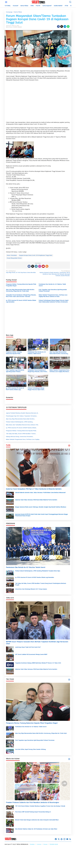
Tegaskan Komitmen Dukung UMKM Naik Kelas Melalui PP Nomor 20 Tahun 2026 (38, 663)
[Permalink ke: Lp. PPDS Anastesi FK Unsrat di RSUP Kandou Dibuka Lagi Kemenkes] (16, 380)
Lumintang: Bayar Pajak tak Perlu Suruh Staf (28, 647)
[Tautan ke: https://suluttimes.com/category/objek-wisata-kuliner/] (69, 759)
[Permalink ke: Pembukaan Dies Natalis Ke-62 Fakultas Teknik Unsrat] (38, 344)
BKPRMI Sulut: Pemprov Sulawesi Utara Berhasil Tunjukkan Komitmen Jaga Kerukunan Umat (37, 643)
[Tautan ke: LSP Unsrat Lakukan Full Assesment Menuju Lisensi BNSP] (10, 657)
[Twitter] (32, 266)
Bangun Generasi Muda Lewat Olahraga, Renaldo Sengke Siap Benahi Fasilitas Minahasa (40, 507)
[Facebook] (29, 266)
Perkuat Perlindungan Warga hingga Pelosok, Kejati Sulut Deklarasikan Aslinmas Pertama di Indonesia (53, 301)
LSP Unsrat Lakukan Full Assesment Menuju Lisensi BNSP (31, 654)
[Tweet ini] (61, 26)
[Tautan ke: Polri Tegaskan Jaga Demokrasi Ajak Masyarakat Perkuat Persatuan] (10, 743)
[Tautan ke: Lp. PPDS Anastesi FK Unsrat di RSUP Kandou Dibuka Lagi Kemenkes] (10, 579)
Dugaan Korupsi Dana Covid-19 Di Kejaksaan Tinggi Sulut (35, 255)
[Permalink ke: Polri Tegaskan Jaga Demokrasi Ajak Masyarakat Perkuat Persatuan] (16, 362)
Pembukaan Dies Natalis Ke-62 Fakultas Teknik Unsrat (52, 284)
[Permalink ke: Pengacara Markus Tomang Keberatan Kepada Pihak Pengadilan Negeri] (16, 344)
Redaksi (32, 844)
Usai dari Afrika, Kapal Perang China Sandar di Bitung (30, 749)
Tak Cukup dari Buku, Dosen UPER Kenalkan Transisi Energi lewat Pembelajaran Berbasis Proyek (40, 584)
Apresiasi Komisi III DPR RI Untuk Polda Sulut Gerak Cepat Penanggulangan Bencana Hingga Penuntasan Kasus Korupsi (41, 515)
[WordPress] (36, 266)
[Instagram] (39, 266)
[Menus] (6, 2)
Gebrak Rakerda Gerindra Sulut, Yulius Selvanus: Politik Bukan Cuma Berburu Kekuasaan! (40, 492)
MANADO (20, 27)
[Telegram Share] (64, 26)
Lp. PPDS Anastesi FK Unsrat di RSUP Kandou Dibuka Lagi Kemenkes (21, 301)
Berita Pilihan (9, 27)
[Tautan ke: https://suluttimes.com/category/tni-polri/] (69, 680)
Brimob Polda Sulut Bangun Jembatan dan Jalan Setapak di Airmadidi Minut (37, 820)
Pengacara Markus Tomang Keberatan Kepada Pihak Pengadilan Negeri (21, 284)
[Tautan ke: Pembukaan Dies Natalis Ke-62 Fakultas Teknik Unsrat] (38, 546)
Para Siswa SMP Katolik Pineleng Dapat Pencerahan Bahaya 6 (33, 812)
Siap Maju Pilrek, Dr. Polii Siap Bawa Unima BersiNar (21, 271)
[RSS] (46, 266)
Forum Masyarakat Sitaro (14, 258)
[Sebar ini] (58, 26)
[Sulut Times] (38, 2)
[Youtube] (43, 266)
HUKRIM (15, 27)
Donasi (45, 844)
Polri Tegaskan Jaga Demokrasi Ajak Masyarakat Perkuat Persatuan (53, 290)
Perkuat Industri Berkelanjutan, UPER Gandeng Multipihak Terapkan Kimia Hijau (37, 571)
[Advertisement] (38, 102)
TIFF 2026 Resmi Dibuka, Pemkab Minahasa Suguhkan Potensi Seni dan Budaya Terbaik (40, 806)
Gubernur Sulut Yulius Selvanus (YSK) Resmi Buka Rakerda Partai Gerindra (36, 499)
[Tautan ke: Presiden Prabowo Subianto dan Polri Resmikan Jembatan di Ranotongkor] (38, 781)
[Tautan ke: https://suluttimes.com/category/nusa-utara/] (69, 445)
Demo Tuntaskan (12, 255)
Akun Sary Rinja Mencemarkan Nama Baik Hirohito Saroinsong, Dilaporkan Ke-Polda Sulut (20, 290)
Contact (39, 844)
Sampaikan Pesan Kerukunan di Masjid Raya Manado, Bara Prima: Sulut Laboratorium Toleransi (21, 295)
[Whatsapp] (68, 26)
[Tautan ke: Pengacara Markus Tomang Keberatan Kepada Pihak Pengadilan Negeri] (38, 702)
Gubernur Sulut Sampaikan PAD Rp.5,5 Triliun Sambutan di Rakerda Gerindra (33, 489)
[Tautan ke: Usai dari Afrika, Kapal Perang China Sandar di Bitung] (10, 751)
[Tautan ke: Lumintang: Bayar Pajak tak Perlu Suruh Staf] (10, 649)
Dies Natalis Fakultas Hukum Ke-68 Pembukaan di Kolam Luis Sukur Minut (36, 829)
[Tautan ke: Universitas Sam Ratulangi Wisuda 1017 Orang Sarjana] (10, 590)
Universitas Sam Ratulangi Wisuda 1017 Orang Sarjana (31, 589)
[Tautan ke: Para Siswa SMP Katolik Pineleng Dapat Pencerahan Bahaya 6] (10, 814)
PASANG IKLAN (54, 844)
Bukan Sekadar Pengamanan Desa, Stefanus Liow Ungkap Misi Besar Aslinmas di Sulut (53, 295)
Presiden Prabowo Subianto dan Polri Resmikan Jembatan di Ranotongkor (32, 802)
